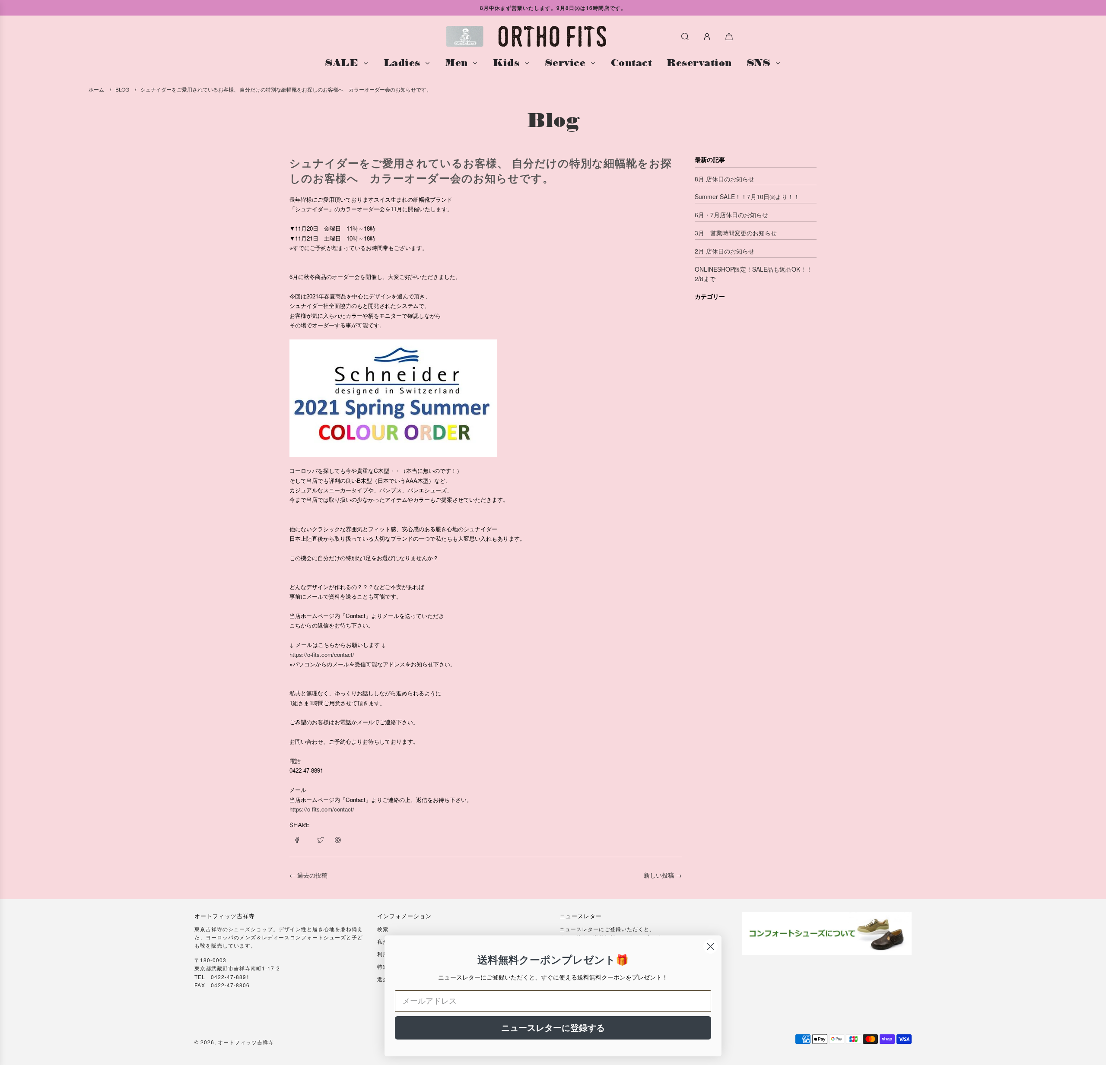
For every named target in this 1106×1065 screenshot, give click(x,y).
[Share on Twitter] (320, 839)
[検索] (685, 36)
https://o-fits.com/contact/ (321, 654)
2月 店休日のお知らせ (724, 251)
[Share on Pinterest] (338, 839)
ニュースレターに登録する (553, 1028)
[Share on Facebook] (300, 839)
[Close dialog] (710, 946)
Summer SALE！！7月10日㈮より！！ (747, 196)
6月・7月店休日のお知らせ (731, 214)
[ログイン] (707, 36)
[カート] (730, 36)
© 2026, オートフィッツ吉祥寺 (234, 1042)
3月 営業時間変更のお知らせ (736, 232)
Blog (553, 120)
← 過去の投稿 (308, 875)
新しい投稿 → (663, 875)
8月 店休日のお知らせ (724, 178)
